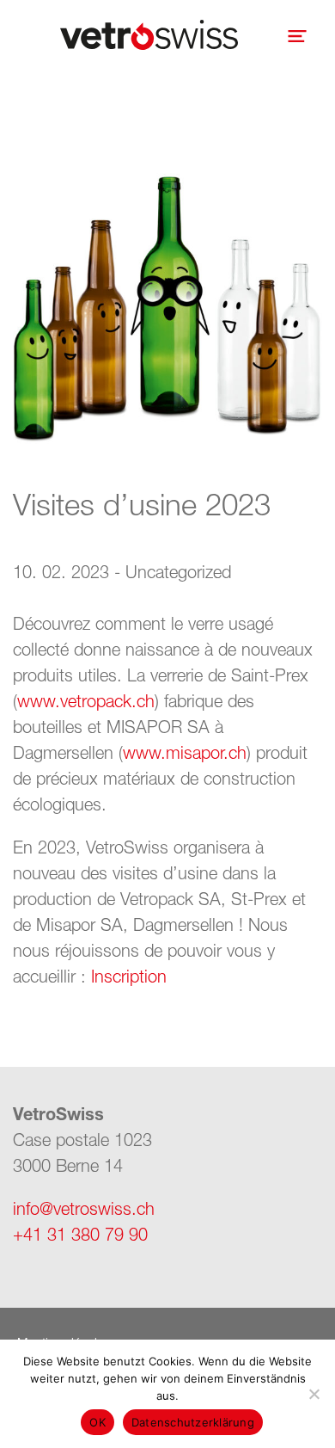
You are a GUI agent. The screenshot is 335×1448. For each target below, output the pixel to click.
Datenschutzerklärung (192, 1422)
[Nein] (313, 1393)
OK (97, 1422)
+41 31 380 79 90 (80, 1234)
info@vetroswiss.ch (84, 1208)
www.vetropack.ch (86, 701)
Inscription (129, 976)
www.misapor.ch (185, 752)
